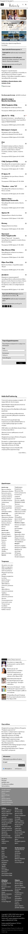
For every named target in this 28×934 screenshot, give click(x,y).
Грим (3, 853)
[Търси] (23, 4)
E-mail (5, 762)
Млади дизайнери (7, 822)
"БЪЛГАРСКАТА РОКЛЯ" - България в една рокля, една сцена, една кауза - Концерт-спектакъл (15, 681)
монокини (16, 59)
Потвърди (21, 765)
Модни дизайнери (7, 508)
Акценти (4, 659)
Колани (4, 543)
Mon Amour (18, 860)
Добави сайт (5, 782)
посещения (21, 52)
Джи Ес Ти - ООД (8, 115)
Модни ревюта (6, 811)
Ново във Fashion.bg (9, 396)
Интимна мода (6, 835)
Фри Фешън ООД (8, 250)
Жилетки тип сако (7, 565)
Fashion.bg (5, 43)
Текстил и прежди (20, 887)
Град (3, 348)
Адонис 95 (5, 213)
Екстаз (4, 223)
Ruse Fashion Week (7, 875)
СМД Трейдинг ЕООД (10, 161)
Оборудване (18, 517)
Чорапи (4, 545)
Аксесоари (5, 834)
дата (3, 54)
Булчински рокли (6, 493)
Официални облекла (7, 491)
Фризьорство (19, 491)
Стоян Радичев (19, 862)
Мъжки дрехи (19, 883)
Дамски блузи (6, 795)
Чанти (4, 542)
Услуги (17, 902)
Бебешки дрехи (6, 534)
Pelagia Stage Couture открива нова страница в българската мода (12, 448)
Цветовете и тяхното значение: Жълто (7, 596)
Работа (17, 904)
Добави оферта (19, 907)
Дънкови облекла (7, 521)
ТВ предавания (19, 541)
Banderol (17, 855)
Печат (17, 515)
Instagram (4, 925)
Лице (3, 849)
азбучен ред (14, 52)
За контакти (5, 786)
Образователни (19, 536)
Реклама (4, 780)
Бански (4, 526)
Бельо (3, 504)
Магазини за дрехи (20, 545)
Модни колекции (6, 809)
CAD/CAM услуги (20, 513)
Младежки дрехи (6, 536)
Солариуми (18, 498)
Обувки (4, 551)
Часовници (5, 549)
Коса (3, 851)
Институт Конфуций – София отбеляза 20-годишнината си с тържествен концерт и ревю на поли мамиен (16, 689)
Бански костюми (7, 506)
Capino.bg (4, 932)
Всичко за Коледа (20, 832)
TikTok (19, 923)
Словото (18, 928)
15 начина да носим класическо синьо (7, 601)
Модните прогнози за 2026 (7, 573)
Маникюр (4, 857)
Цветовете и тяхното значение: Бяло (7, 585)
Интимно (4, 871)
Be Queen (17, 857)
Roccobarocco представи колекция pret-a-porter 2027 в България (15, 664)
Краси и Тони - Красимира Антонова (10, 199)
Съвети (4, 864)
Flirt (3, 142)
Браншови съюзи (20, 534)
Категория (5, 353)
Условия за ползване (7, 784)
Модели (17, 530)
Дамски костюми (7, 800)
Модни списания (19, 538)
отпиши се (18, 768)
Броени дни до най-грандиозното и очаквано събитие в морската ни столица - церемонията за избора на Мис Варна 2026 (15, 672)
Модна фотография (18, 527)
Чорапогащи (5, 502)
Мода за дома (19, 824)
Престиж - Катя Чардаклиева (9, 234)
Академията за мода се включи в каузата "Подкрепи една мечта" (14, 437)
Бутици (4, 509)
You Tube (10, 925)
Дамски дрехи (6, 791)
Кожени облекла (6, 498)
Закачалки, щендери (20, 509)
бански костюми (7, 59)
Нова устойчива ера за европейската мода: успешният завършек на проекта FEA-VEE (13, 415)
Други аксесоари (6, 553)
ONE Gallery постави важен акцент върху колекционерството (14, 428)
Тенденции (5, 824)
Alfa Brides (18, 853)
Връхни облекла (6, 489)
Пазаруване (18, 830)
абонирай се (8, 768)
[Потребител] (26, 4)
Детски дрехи (6, 532)
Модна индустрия (7, 813)
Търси (21, 363)
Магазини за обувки (20, 547)
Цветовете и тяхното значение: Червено (7, 591)
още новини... (22, 452)
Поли (3, 796)
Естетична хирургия (18, 495)
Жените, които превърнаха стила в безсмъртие (12, 433)
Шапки (4, 547)
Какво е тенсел (6, 609)
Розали (13, 928)
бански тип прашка (13, 61)
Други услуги (18, 520)
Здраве (4, 866)
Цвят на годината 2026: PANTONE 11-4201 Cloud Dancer (7, 568)
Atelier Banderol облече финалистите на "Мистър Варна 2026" (13, 405)
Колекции (17, 817)
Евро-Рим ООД (7, 262)
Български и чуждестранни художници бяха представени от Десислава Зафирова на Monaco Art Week (13, 443)
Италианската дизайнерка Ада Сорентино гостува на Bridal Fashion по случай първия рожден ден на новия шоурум (13, 422)
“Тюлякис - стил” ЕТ (9, 186)
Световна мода (6, 826)
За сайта (4, 778)
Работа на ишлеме (20, 511)
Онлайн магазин (6, 789)
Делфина (5, 275)
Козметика (18, 489)
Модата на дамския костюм (7, 577)
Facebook (13, 923)
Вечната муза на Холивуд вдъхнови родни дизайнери (14, 410)
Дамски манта (6, 798)
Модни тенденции (20, 815)
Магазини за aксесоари (18, 550)
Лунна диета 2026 (7, 873)
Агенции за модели (20, 524)
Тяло (3, 858)
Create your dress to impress (15, 930)
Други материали (20, 519)
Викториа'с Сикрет (9, 130)
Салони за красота (20, 492)
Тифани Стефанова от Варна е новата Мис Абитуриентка (13, 741)
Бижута (4, 540)
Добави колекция (21, 95)
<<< (6, 66)
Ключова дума (6, 357)
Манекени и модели (7, 819)
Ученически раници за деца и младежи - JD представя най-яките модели (14, 401)
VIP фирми (18, 553)
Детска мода (19, 813)
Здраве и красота (7, 828)
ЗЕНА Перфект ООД (9, 105)
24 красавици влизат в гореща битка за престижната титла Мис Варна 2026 (16, 696)
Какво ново (18, 555)
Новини (9, 659)
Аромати (4, 832)
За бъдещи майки (7, 511)
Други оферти (19, 905)
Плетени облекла (7, 496)
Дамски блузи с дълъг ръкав (6, 580)
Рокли (3, 793)
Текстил (17, 504)
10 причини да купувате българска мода (6, 605)
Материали (18, 900)
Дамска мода (18, 809)
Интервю (18, 819)
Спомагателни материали (19, 507)
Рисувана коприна (7, 500)
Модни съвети (19, 821)
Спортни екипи (6, 804)
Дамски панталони (7, 802)
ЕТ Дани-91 (6, 174)
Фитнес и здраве (20, 500)
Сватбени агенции (20, 539)
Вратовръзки (6, 524)
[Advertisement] (14, 323)
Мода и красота (16, 659)
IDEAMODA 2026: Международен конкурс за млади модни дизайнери (14, 745)
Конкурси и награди (7, 821)
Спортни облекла (7, 495)
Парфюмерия (18, 487)
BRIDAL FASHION (20, 858)
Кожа (3, 855)
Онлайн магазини (20, 556)
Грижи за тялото (7, 830)
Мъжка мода (18, 811)
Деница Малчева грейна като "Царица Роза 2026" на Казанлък (13, 749)
